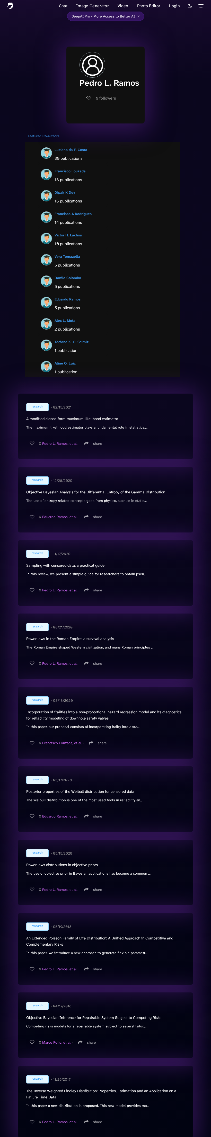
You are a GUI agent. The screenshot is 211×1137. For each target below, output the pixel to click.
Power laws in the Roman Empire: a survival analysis (70, 638)
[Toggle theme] (190, 6)
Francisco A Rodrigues (73, 213)
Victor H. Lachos (68, 235)
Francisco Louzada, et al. (62, 743)
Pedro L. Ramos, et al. (59, 443)
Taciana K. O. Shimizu (73, 342)
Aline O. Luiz (65, 363)
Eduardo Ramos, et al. (59, 516)
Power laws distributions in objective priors (62, 864)
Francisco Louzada (70, 171)
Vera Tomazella (67, 256)
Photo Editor (149, 5)
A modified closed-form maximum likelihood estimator (72, 418)
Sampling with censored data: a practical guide (65, 565)
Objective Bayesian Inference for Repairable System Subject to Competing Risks (93, 1017)
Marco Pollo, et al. (56, 1042)
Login (174, 5)
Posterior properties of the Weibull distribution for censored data (80, 791)
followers (106, 98)
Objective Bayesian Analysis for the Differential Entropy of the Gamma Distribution (95, 492)
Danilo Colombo (68, 278)
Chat (63, 5)
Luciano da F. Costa (71, 149)
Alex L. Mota (65, 320)
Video (123, 5)
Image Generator (92, 5)
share (97, 443)
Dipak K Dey (65, 192)
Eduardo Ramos (68, 299)
